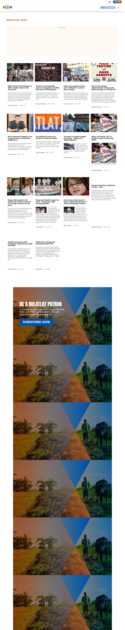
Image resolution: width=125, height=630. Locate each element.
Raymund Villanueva (41, 104)
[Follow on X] (100, 2)
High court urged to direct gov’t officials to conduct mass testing (76, 85)
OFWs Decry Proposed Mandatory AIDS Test (48, 252)
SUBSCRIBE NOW (36, 322)
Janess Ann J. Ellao (12, 105)
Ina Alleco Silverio (68, 157)
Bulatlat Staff (39, 269)
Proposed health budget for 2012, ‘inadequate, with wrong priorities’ (48, 202)
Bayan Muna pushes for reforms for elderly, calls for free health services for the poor (20, 202)
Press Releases (12, 269)
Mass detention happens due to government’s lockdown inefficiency (20, 143)
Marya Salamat (39, 227)
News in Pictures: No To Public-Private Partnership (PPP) (104, 143)
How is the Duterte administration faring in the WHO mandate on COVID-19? (104, 85)
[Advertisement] (62, 42)
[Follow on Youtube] (106, 2)
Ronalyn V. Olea (12, 154)
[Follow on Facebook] (96, 2)
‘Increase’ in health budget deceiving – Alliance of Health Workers (76, 143)
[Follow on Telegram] (110, 2)
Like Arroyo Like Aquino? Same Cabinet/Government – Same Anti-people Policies (76, 202)
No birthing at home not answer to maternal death (48, 143)
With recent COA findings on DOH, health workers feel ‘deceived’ (20, 85)
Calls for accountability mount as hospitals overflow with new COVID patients (48, 85)
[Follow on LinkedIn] (103, 2)
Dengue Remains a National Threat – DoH (104, 202)
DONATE (117, 2)
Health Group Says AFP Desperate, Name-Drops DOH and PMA (20, 252)
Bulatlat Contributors (97, 107)
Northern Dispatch (40, 152)
